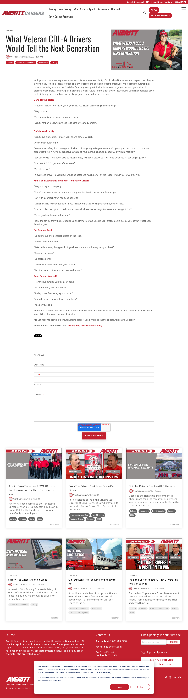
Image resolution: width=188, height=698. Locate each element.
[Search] (144, 13)
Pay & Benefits (98, 515)
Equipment (144, 511)
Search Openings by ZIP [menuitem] (138, 2)
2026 (40, 519)
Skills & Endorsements (26, 63)
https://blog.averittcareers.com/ (85, 325)
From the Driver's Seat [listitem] (159, 609)
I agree (119, 687)
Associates (43, 63)
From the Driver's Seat (79, 515)
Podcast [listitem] (142, 609)
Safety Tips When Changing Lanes (27, 579)
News (32, 519)
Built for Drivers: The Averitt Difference (152, 486)
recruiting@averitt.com (109, 646)
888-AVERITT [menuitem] (180, 2)
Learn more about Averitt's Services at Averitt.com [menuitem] (27, 684)
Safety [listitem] (34, 605)
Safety (54, 63)
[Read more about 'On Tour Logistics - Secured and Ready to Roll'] (94, 554)
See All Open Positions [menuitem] (161, 2)
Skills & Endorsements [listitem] (19, 605)
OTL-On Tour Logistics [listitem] (79, 613)
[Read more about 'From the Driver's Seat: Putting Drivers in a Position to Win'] (154, 554)
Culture (10, 63)
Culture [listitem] (133, 609)
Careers (90, 519)
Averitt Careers (17, 56)
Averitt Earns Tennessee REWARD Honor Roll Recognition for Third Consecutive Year (32, 489)
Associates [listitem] (96, 609)
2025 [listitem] (132, 613)
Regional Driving (76, 519)
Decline (140, 687)
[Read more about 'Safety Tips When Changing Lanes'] (34, 554)
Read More (54, 524)
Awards (23, 519)
